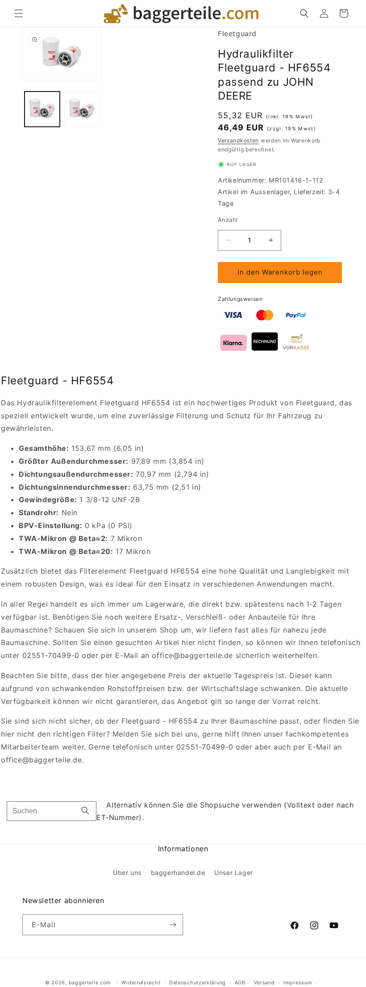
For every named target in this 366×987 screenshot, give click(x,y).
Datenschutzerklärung (197, 982)
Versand (264, 982)
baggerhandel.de (178, 872)
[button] (19, 13)
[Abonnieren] (173, 924)
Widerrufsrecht (140, 982)
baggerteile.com (90, 982)
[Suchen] (85, 811)
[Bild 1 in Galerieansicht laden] (42, 109)
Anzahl (227, 219)
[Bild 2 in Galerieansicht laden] (82, 109)
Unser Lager (233, 872)
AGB (240, 982)
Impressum (297, 982)
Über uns (127, 872)
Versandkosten (238, 140)
